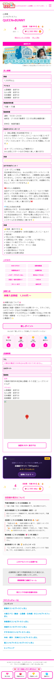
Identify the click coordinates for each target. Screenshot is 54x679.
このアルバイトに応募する (27, 562)
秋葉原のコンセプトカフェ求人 (16, 621)
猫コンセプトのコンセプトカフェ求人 (19, 643)
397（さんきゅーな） (38, 664)
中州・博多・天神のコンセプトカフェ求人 (20, 637)
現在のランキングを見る (22, 38)
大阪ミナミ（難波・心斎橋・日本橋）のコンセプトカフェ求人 (27, 614)
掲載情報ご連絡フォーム (27, 580)
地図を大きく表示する (27, 445)
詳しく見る (35, 38)
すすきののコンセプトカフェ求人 (17, 632)
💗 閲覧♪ (33, 31)
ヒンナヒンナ (9, 648)
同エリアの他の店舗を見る (27, 592)
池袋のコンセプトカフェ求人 (15, 627)
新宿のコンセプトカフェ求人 (15, 608)
